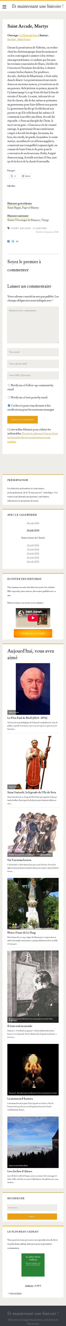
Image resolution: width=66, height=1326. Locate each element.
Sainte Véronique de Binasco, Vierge (28, 220)
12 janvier (40, 228)
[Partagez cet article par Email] (17, 241)
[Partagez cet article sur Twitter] (13, 241)
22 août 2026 (33, 545)
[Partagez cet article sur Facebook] (8, 241)
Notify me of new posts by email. (29, 397)
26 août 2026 (33, 561)
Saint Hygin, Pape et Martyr (23, 207)
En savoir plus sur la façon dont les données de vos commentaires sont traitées (32, 437)
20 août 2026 (33, 523)
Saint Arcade (21, 228)
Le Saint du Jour (29, 35)
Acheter (29, 1285)
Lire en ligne (15, 1293)
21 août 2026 (33, 530)
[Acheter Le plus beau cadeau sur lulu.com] (33, 1265)
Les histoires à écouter (33, 633)
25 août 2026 (33, 557)
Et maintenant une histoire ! (38, 6)
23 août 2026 (33, 549)
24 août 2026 (33, 553)
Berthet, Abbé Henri (18, 39)
